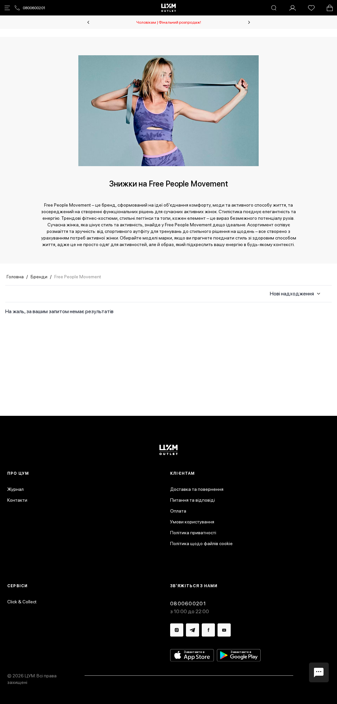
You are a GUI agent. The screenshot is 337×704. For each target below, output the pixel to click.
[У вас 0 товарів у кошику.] (330, 8)
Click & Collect (22, 601)
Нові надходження (292, 293)
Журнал (15, 489)
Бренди (39, 276)
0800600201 (34, 8)
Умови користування (192, 521)
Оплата (178, 511)
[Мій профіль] (292, 8)
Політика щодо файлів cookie (201, 543)
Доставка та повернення (196, 489)
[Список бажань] (311, 8)
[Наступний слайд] (249, 22)
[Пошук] (274, 8)
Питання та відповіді (192, 500)
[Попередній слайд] (88, 22)
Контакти (17, 500)
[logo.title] (169, 450)
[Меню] (7, 8)
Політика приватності (193, 532)
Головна (15, 276)
